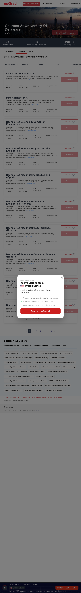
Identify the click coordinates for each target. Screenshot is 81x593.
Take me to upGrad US (40, 311)
